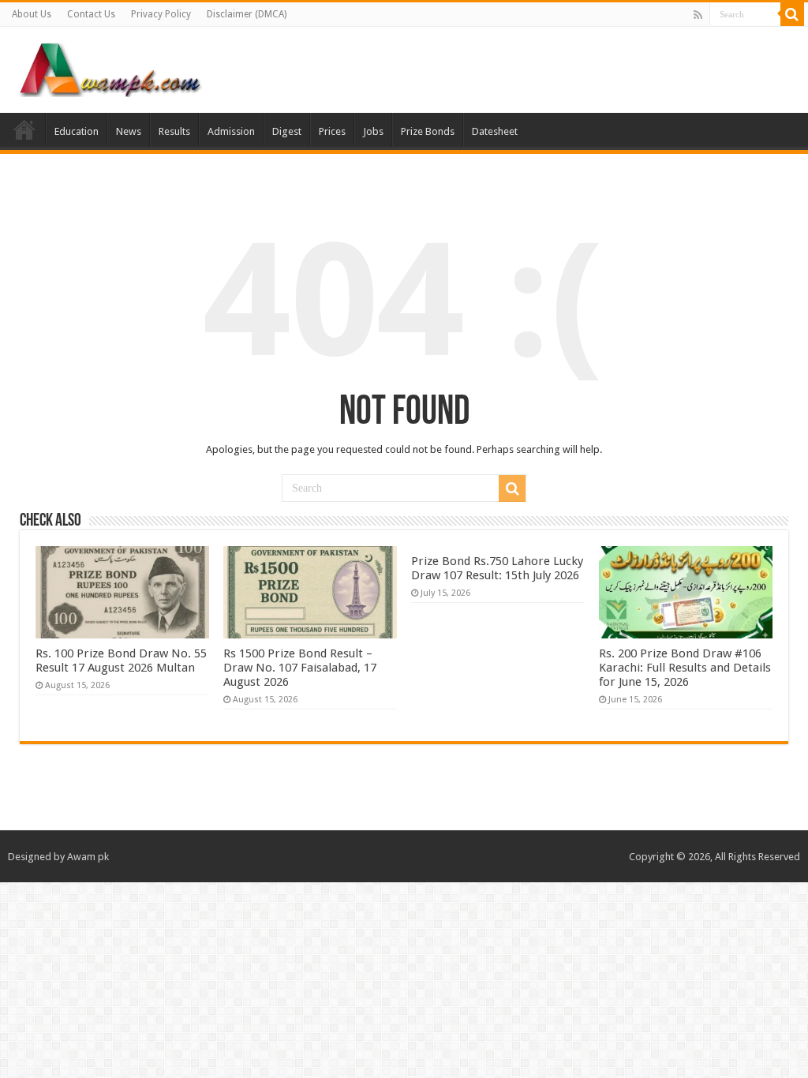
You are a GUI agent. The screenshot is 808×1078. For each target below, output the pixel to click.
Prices (332, 131)
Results (174, 131)
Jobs (373, 131)
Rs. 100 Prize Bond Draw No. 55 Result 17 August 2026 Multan (121, 660)
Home (24, 129)
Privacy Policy (161, 14)
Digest (286, 131)
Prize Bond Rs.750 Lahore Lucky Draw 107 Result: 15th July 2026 (497, 568)
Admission (231, 131)
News (128, 131)
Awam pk (88, 857)
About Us (31, 14)
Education (76, 131)
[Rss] (698, 15)
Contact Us (91, 14)
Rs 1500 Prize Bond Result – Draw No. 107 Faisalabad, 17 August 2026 (299, 667)
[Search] (792, 14)
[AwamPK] (110, 67)
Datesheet (495, 131)
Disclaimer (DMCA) (246, 14)
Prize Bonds (427, 131)
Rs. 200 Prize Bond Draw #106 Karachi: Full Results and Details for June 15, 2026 (685, 667)
